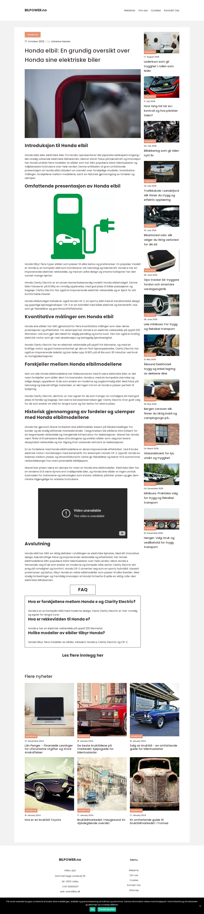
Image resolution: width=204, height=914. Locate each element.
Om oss (143, 10)
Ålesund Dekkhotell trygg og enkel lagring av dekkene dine (159, 369)
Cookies (156, 10)
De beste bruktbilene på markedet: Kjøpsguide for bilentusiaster (95, 749)
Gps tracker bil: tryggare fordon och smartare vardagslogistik (161, 284)
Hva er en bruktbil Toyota (43, 820)
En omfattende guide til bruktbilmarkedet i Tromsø (149, 821)
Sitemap (134, 890)
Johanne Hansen (60, 41)
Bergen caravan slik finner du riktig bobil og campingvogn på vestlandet (160, 413)
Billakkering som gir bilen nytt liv (161, 153)
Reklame (129, 10)
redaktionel (32, 34)
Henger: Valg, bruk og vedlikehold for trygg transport (159, 542)
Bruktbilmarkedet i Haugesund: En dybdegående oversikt (101, 821)
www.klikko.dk (73, 891)
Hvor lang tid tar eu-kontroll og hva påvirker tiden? (161, 110)
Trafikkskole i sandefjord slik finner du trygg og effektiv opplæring (161, 195)
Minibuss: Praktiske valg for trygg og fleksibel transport (161, 498)
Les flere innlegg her (82, 655)
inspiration (150, 52)
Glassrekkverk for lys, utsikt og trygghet (159, 455)
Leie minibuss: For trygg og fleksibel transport (160, 326)
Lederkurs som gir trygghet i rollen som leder (159, 66)
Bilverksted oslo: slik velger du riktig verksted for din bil (161, 240)
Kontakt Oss (171, 10)
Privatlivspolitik (106, 909)
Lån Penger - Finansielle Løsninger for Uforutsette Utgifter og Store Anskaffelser (49, 749)
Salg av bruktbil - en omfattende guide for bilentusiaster (153, 747)
